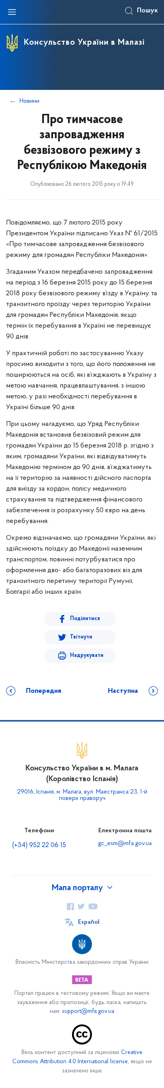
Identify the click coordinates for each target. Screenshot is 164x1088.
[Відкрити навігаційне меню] (12, 12)
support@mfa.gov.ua (88, 1011)
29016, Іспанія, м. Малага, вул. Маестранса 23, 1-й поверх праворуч (82, 795)
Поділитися (85, 619)
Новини (29, 101)
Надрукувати (86, 655)
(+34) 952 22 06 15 (39, 845)
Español (89, 922)
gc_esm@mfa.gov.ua (125, 843)
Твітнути (81, 637)
